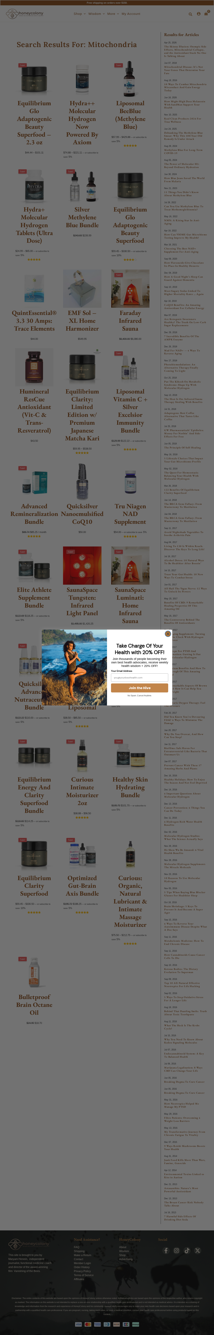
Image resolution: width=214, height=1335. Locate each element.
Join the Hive (140, 688)
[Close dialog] (168, 634)
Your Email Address (121, 670)
